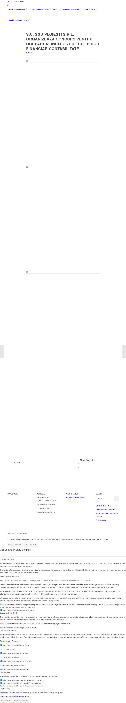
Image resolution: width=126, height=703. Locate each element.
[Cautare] (32, 20)
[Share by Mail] (29, 471)
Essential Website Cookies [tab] (9, 576)
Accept (10, 544)
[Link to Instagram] (117, 2)
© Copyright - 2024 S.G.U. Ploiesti (17, 533)
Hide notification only (21, 700)
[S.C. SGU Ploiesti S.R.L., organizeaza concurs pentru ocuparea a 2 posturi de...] (2, 351)
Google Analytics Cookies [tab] (9, 613)
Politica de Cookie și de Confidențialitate (14, 696)
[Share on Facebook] (80, 463)
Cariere (29, 53)
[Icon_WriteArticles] (63, 27)
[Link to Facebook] (113, 2)
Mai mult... (33, 544)
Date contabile (101, 520)
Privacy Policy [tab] (5, 688)
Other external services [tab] (8, 630)
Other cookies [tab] (5, 672)
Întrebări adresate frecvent (105, 509)
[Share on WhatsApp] (80, 467)
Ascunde (18, 544)
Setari (26, 544)
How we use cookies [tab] (7, 559)
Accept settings (6, 700)
